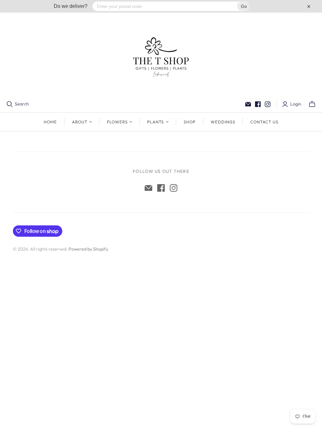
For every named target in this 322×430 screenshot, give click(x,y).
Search (22, 104)
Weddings (223, 121)
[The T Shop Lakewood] (161, 56)
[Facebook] (258, 104)
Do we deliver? (70, 6)
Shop (190, 121)
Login (295, 104)
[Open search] (10, 104)
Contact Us (264, 121)
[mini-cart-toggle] (312, 104)
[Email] (248, 104)
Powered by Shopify (88, 249)
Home (50, 121)
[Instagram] (267, 104)
